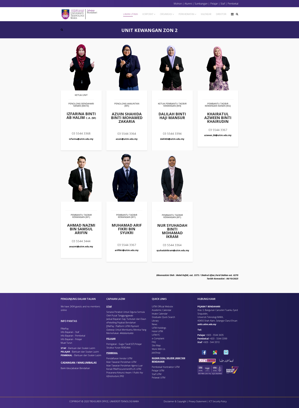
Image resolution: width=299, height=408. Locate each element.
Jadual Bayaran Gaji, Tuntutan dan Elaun (126, 318)
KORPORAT (147, 14)
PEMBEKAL (112, 352)
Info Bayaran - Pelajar (71, 339)
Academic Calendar (161, 310)
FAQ (154, 342)
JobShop (156, 352)
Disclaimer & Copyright (175, 401)
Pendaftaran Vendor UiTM (119, 358)
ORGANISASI (166, 14)
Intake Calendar (160, 313)
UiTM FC (156, 334)
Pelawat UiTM (159, 377)
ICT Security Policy (218, 401)
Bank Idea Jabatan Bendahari (75, 368)
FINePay (65, 328)
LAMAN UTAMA (130, 14)
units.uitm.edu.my (206, 324)
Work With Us (158, 349)
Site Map (156, 345)
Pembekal (233, 3)
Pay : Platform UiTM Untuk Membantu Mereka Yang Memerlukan (126, 330)
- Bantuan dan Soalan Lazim (78, 348)
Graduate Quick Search (163, 317)
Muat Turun (66, 342)
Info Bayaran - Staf (70, 332)
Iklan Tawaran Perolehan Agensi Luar (124, 365)
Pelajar (214, 3)
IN (108, 326)
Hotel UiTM (157, 331)
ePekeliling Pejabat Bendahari (121, 322)
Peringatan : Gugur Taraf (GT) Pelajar (124, 344)
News (154, 324)
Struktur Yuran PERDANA (118, 347)
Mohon (178, 3)
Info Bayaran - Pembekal (73, 335)
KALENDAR (206, 14)
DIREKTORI (221, 14)
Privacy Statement (198, 401)
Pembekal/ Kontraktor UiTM (166, 366)
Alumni (188, 3)
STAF (109, 306)
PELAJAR (111, 338)
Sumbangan (201, 3)
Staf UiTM (156, 374)
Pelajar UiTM (158, 370)
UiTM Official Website (162, 306)
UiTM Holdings (159, 327)
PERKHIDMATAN (186, 14)
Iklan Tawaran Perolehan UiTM (121, 361)
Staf (223, 3)
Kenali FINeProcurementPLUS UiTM (123, 368)
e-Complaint (158, 338)
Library (155, 320)
